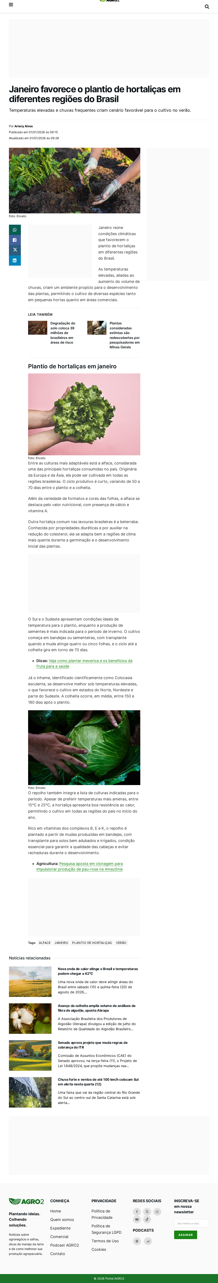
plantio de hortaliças (92, 943)
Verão (121, 943)
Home (55, 1211)
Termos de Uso (105, 1241)
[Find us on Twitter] (147, 1212)
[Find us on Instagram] (157, 1212)
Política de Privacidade (102, 1214)
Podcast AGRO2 (64, 1245)
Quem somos (62, 1219)
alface (44, 943)
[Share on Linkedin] (15, 260)
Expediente (60, 1228)
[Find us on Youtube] (137, 1219)
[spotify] (137, 1241)
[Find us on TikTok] (147, 1219)
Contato (57, 1253)
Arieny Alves (23, 126)
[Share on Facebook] (15, 240)
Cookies (99, 1249)
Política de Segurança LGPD (107, 1229)
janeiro (61, 943)
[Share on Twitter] (15, 250)
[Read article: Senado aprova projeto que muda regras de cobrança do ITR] (30, 1055)
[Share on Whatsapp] (15, 230)
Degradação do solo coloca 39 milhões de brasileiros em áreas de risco (62, 332)
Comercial (59, 1236)
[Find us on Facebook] (137, 1212)
